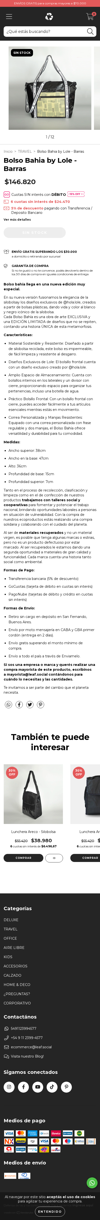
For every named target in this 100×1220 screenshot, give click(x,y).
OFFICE (10, 938)
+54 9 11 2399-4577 (27, 1038)
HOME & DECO (17, 985)
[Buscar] (90, 31)
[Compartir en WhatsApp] (8, 705)
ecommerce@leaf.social (31, 1047)
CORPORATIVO (17, 1003)
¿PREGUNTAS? (17, 994)
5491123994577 (23, 1028)
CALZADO (12, 975)
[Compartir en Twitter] (30, 706)
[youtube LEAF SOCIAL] (37, 1087)
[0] (90, 18)
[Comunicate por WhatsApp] (92, 1182)
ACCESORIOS (15, 966)
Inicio (8, 151)
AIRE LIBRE (14, 948)
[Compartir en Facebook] (20, 706)
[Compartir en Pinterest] (40, 706)
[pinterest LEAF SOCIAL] (66, 1087)
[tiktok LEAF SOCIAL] (52, 1087)
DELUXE (11, 920)
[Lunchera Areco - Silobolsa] (54, 858)
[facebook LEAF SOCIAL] (23, 1087)
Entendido (50, 1211)
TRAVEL (25, 151)
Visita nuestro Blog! (27, 1056)
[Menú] (9, 16)
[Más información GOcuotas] (75, 194)
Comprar (24, 858)
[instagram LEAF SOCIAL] (9, 1087)
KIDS (8, 957)
